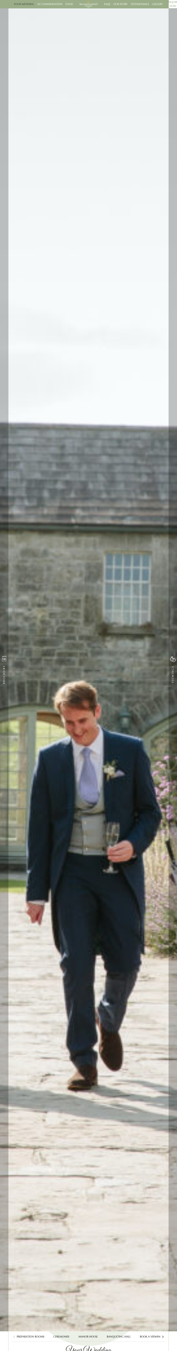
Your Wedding (24, 4)
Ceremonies (61, 1336)
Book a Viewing (151, 1336)
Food (69, 4)
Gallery (157, 4)
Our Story (120, 4)
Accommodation (49, 4)
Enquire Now (173, 4)
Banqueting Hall (119, 1336)
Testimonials (140, 4)
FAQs (107, 4)
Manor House (88, 1336)
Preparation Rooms (30, 1336)
